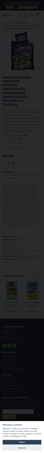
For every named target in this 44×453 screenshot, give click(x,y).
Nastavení (22, 448)
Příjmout (22, 442)
